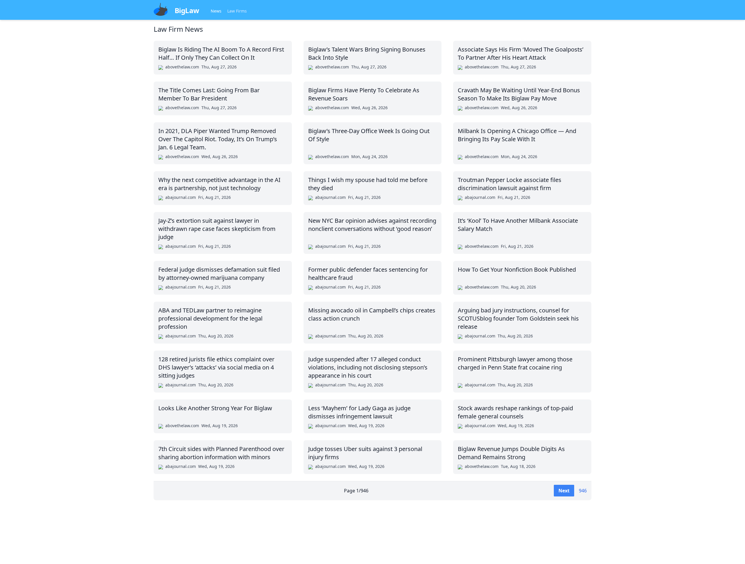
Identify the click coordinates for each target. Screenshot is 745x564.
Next (564, 490)
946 (583, 490)
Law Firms (237, 11)
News (216, 11)
